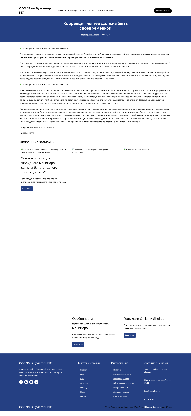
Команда (84, 388)
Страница (84, 383)
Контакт (83, 396)
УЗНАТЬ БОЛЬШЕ (163, 11)
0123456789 (149, 399)
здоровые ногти (27, 133)
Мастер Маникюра (90, 35)
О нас (82, 374)
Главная (83, 370)
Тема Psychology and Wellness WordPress (124, 407)
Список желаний (120, 396)
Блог (82, 379)
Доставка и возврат (121, 392)
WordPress (167, 407)
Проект (83, 392)
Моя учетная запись (121, 388)
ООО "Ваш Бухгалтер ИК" (35, 363)
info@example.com (151, 391)
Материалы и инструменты (42, 127)
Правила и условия (121, 379)
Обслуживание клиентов (123, 383)
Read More (27, 189)
